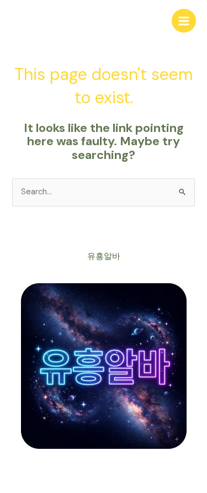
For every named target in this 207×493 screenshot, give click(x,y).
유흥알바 (103, 256)
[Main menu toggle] (184, 21)
